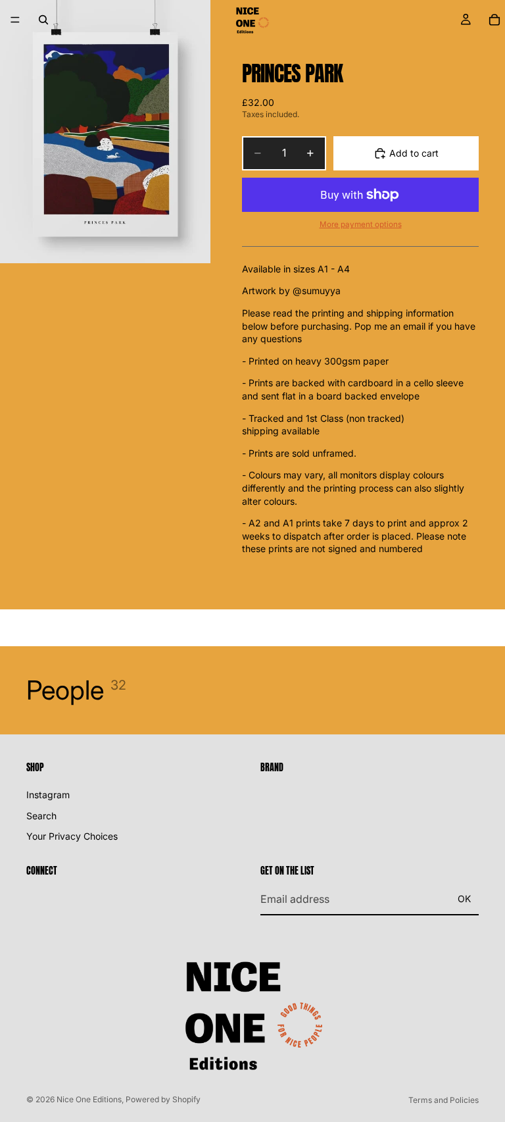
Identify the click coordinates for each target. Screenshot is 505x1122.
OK (464, 898)
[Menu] (15, 20)
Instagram (48, 794)
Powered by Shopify (163, 1099)
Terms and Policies (443, 1100)
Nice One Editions (89, 1099)
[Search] (43, 19)
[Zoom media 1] (105, 131)
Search (41, 815)
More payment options (361, 224)
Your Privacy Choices (72, 836)
